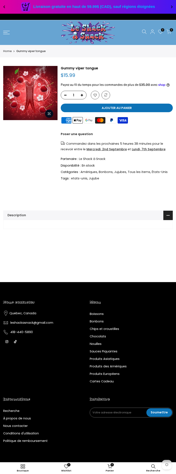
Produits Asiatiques (105, 359)
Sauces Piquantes (103, 351)
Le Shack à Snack (92, 159)
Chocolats (98, 336)
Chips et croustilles (104, 329)
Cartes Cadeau (102, 381)
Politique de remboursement (25, 441)
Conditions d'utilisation (21, 433)
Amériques (88, 172)
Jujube (94, 178)
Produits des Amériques (108, 366)
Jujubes (120, 172)
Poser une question (77, 134)
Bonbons (106, 172)
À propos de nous (17, 418)
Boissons (97, 314)
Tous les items (139, 172)
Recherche (11, 411)
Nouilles (96, 344)
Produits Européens (105, 374)
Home (7, 51)
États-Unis (160, 172)
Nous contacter (15, 426)
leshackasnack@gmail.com (31, 322)
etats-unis (79, 178)
